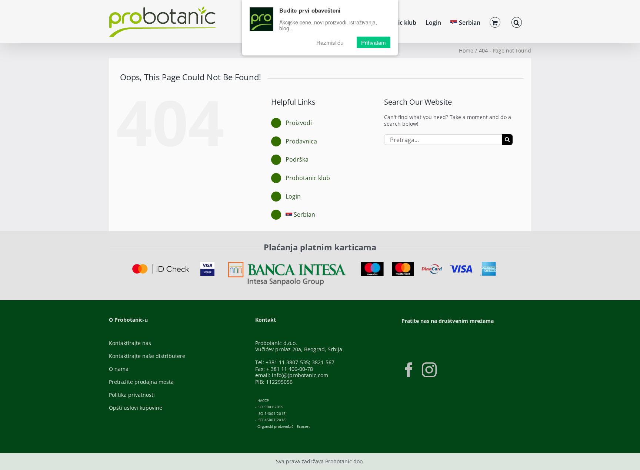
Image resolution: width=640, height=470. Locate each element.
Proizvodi (299, 123)
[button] (516, 21)
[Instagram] (429, 369)
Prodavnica (301, 141)
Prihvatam (373, 42)
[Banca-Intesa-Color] (287, 264)
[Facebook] (408, 369)
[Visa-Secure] (207, 264)
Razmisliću (329, 42)
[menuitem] (465, 21)
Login (293, 196)
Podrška (297, 159)
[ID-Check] (160, 266)
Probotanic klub (308, 178)
